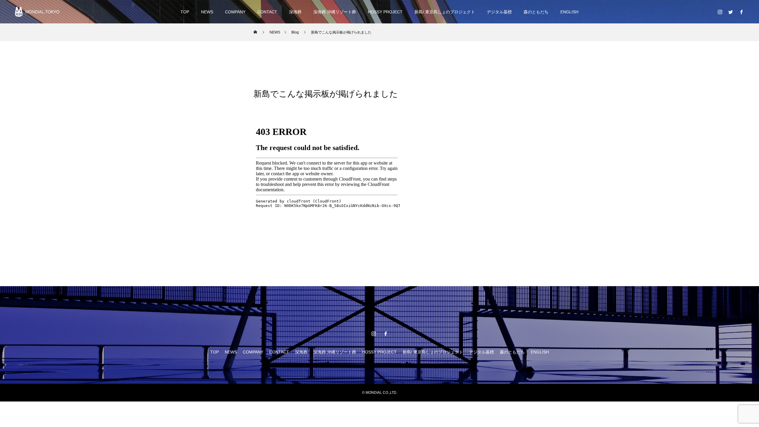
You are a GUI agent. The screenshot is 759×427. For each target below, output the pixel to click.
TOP (185, 11)
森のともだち (536, 11)
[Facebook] (741, 12)
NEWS (207, 11)
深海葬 (295, 11)
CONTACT (267, 11)
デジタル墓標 (499, 11)
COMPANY (235, 11)
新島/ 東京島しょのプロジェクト (444, 11)
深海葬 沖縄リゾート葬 (334, 11)
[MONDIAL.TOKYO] (37, 12)
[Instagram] (720, 12)
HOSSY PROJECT (385, 11)
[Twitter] (731, 12)
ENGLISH (569, 11)
